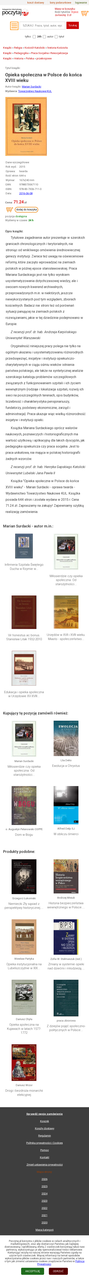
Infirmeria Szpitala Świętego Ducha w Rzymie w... (24, 567)
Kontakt (44, 1157)
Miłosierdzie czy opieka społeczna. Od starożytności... (66, 580)
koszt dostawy (35, 2)
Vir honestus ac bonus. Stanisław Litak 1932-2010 (24, 637)
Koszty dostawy (44, 1128)
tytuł (61, 36)
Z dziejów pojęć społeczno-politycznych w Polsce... (66, 1028)
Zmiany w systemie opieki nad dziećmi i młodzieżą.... (66, 966)
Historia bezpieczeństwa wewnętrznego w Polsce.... (66, 905)
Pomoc (44, 1150)
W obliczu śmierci (66, 834)
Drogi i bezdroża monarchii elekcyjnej (24, 1093)
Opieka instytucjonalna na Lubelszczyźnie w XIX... (24, 966)
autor (50, 36)
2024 (44, 1193)
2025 (44, 1186)
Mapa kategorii (45, 1229)
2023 (44, 1200)
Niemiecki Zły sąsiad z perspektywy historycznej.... (24, 906)
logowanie (81, 2)
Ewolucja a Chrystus (66, 766)
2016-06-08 (25, 193)
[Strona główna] (15, 17)
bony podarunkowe (60, 2)
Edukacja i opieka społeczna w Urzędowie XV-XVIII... (24, 694)
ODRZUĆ (58, 1271)
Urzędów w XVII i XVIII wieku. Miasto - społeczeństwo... (66, 637)
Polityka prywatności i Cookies (44, 1142)
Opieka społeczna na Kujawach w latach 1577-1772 (24, 1029)
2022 (44, 1208)
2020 (44, 1222)
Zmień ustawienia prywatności (44, 1164)
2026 (44, 1179)
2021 (44, 1215)
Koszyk (44, 1121)
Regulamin (44, 1135)
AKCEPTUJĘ (32, 1271)
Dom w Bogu (24, 835)
